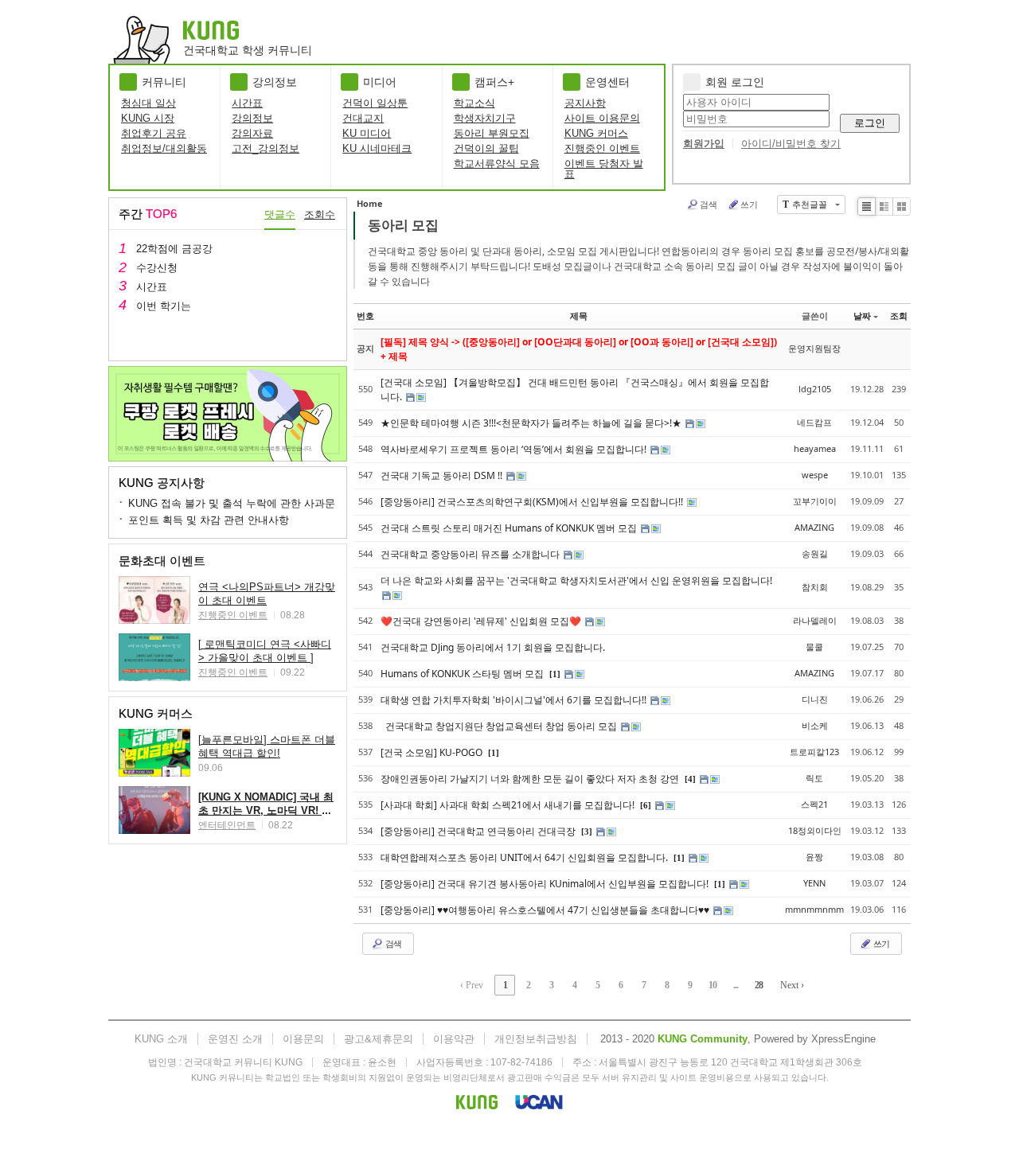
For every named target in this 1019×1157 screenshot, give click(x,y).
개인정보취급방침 (535, 1039)
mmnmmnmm (814, 909)
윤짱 (814, 857)
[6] (645, 805)
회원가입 (703, 144)
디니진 (815, 699)
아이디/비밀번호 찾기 (791, 144)
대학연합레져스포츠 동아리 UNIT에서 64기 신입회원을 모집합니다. (525, 857)
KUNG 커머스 (596, 133)
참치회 (815, 587)
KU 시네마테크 (377, 148)
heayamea (815, 448)
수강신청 (157, 268)
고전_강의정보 (265, 148)
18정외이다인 (814, 830)
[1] (554, 674)
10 (712, 985)
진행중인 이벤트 (602, 148)
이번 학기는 (163, 306)
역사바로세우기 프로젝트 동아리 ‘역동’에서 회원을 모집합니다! (515, 449)
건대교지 (363, 118)
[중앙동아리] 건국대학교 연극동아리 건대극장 (479, 831)
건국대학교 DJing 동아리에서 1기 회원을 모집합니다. (493, 647)
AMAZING (814, 527)
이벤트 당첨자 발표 (603, 169)
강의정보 (252, 118)
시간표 (247, 103)
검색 (708, 204)
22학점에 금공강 (174, 249)
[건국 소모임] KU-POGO (433, 752)
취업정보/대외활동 (164, 148)
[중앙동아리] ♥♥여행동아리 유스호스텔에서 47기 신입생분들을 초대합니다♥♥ (546, 910)
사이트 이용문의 (602, 118)
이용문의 (303, 1039)
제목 (579, 315)
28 (759, 985)
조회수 (319, 214)
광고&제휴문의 (378, 1039)
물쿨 (814, 647)
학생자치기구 (485, 118)
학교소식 (474, 103)
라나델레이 (815, 620)
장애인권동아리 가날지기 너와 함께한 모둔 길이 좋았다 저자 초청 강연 (531, 778)
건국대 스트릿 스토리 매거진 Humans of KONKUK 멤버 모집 (510, 528)
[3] (586, 831)
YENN (814, 883)
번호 (365, 315)
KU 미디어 (366, 133)
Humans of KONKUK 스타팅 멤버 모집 (463, 673)
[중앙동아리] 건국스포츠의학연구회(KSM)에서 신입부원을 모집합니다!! (533, 501)
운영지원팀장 (814, 348)
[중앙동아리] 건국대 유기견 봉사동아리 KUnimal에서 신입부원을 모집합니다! (546, 883)
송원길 (815, 553)
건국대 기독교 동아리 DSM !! (443, 475)
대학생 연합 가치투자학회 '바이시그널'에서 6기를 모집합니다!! (515, 700)
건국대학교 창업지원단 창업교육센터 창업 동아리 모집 (500, 726)
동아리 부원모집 (491, 133)
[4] (690, 779)
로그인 (869, 123)
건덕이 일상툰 (375, 103)
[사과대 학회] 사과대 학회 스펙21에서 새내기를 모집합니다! (509, 805)
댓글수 (279, 214)
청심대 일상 (148, 103)
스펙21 (814, 804)
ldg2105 (814, 389)
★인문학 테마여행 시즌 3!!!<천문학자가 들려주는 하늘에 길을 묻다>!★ (532, 423)
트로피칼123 (814, 752)
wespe (815, 475)
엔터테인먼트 (227, 825)
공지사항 (585, 103)
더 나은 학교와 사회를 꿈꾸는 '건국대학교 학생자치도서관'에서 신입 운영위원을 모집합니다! (576, 580)
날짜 (862, 315)
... (735, 985)
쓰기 (749, 204)
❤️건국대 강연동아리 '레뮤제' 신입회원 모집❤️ (482, 621)
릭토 (814, 778)
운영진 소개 (235, 1039)
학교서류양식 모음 (497, 163)
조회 (899, 315)
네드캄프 (814, 422)
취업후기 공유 (153, 133)
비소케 (815, 725)
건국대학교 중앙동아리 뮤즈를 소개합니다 (471, 554)
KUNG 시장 (147, 118)
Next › (792, 985)
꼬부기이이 (815, 501)
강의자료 (252, 133)
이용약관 (453, 1039)
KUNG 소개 (161, 1039)
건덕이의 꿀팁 (486, 148)
